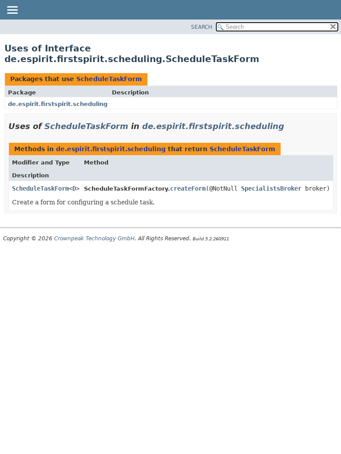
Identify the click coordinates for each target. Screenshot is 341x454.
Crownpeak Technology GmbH (94, 238)
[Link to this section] (290, 126)
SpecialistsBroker (271, 188)
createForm (188, 188)
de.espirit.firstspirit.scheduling (57, 104)
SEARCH (201, 27)
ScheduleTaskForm (109, 78)
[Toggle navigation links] (12, 10)
